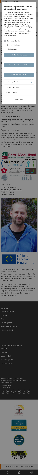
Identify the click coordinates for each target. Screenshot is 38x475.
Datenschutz (19, 99)
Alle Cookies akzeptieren (19, 55)
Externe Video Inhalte (14, 45)
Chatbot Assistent (12, 49)
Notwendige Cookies (13, 41)
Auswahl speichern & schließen (19, 65)
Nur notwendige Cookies (19, 74)
